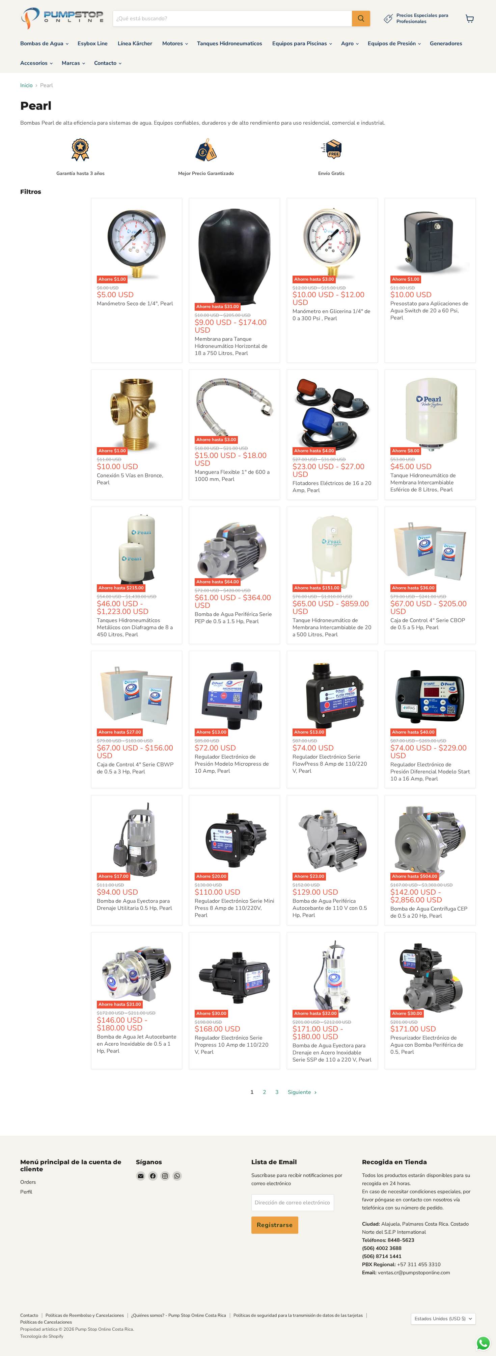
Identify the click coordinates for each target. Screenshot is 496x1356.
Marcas (71, 63)
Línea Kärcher (135, 43)
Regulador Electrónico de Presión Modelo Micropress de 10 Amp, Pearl (232, 764)
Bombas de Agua (42, 43)
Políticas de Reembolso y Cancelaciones (85, 1315)
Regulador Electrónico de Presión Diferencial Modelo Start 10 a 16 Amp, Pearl (430, 772)
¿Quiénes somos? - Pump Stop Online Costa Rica (178, 1315)
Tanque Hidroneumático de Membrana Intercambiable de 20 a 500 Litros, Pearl (332, 627)
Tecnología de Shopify (41, 1336)
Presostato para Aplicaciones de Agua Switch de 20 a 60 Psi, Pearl (429, 311)
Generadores (446, 43)
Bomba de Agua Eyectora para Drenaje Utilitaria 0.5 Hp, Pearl (134, 904)
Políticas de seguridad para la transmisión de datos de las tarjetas (298, 1315)
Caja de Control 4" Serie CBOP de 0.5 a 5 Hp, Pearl (427, 624)
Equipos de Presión (392, 43)
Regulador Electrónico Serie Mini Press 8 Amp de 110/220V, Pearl (234, 908)
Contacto (106, 63)
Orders (28, 1182)
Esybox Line (93, 43)
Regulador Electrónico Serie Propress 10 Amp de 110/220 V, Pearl (232, 1045)
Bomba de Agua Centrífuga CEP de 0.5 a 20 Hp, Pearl (428, 912)
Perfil (26, 1191)
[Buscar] (361, 18)
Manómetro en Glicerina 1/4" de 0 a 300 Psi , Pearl (331, 315)
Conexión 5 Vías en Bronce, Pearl (130, 479)
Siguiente (300, 1092)
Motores (173, 43)
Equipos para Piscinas (300, 43)
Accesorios (34, 63)
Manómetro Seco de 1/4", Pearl (135, 303)
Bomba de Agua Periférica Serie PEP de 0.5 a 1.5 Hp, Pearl (233, 618)
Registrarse (275, 1225)
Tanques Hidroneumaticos (229, 43)
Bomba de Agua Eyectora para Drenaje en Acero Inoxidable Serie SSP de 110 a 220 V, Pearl (332, 1053)
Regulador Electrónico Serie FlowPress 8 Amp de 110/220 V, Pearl (330, 764)
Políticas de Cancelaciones (46, 1322)
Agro (348, 43)
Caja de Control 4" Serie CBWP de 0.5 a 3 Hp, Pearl (135, 768)
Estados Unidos (440, 1318)
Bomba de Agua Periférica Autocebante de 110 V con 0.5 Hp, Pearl (330, 908)
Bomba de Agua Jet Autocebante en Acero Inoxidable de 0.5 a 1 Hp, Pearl (136, 1044)
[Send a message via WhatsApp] (483, 1343)
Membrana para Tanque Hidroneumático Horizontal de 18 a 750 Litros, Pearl (231, 346)
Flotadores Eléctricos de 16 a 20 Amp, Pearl (332, 487)
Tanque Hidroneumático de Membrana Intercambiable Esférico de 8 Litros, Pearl (423, 482)
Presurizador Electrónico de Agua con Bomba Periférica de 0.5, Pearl (426, 1045)
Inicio (26, 85)
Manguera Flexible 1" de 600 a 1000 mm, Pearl (232, 475)
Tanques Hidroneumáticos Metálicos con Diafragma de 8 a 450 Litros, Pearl (135, 627)
